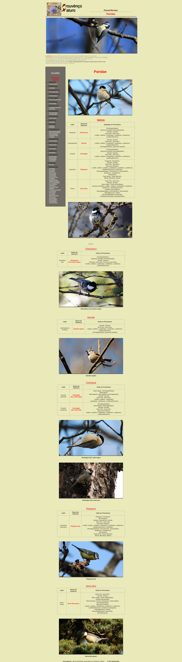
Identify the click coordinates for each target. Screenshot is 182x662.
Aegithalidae (53, 180)
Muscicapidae (54, 195)
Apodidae (52, 152)
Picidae (51, 165)
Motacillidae (53, 200)
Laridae (51, 137)
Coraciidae (52, 159)
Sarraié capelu (91, 375)
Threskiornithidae (55, 107)
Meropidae (52, 158)
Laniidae (52, 168)
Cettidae (52, 178)
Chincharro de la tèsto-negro (91, 309)
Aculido (55, 73)
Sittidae (51, 188)
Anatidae (52, 88)
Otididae (52, 122)
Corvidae (52, 170)
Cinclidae (52, 197)
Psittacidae (53, 145)
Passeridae (53, 198)
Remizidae (52, 173)
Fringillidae (53, 201)
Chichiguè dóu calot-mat (91, 500)
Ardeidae (52, 109)
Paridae (51, 171)
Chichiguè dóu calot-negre (91, 457)
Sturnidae (52, 193)
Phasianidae (53, 84)
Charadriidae (53, 134)
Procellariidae (53, 92)
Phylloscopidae (54, 181)
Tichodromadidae (55, 190)
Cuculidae (52, 149)
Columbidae (53, 141)
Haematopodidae (55, 131)
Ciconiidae (52, 103)
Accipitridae (53, 114)
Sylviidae (52, 185)
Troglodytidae (53, 187)
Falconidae (53, 118)
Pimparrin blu (91, 579)
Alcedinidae (53, 156)
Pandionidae (53, 113)
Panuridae (52, 174)
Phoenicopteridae (55, 99)
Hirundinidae (53, 177)
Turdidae (52, 194)
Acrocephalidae (54, 183)
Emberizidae (53, 203)
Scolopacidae (53, 135)
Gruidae (51, 127)
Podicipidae (53, 96)
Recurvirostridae (54, 133)
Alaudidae (52, 176)
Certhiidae (52, 191)
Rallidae (52, 126)
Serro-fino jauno (91, 656)
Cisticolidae (53, 184)
